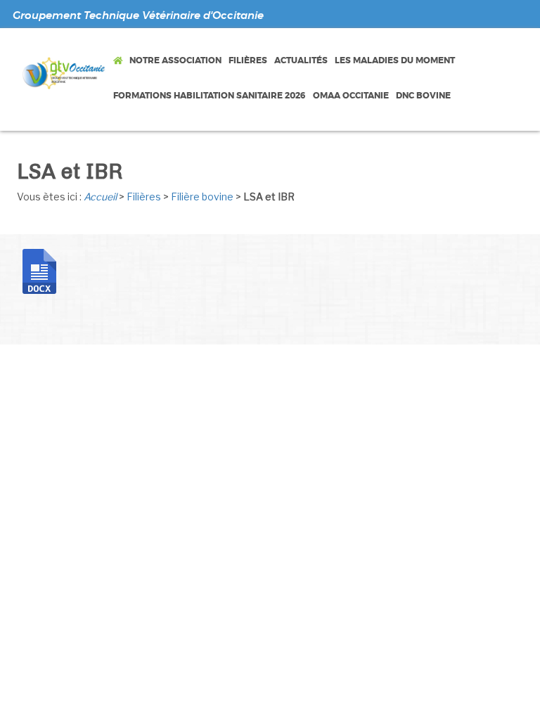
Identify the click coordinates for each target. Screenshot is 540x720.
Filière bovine (202, 196)
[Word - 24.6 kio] (39, 270)
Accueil (100, 196)
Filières (144, 196)
